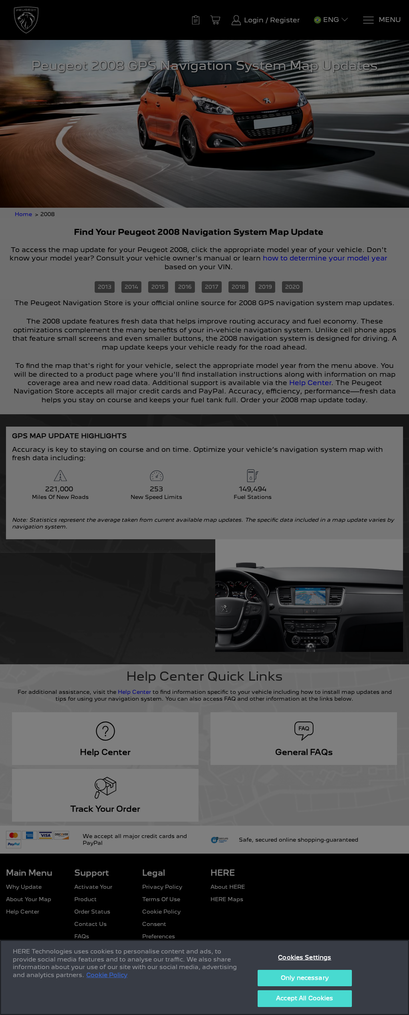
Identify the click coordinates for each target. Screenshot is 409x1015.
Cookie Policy (106, 975)
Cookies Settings (304, 957)
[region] (204, 977)
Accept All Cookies (304, 998)
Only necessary (305, 977)
